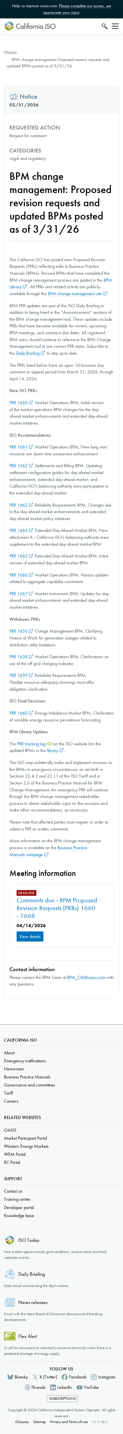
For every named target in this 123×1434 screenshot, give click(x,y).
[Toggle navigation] (115, 26)
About (9, 1052)
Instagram (107, 1377)
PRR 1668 (18, 402)
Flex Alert (27, 1336)
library (52, 750)
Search (104, 26)
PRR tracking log (31, 743)
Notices (10, 52)
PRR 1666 (18, 575)
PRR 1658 (18, 656)
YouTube (91, 1387)
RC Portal (12, 1162)
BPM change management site (75, 293)
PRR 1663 (18, 505)
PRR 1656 (18, 631)
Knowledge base (19, 1215)
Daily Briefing (27, 353)
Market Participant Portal (25, 1138)
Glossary (22, 1421)
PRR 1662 (18, 465)
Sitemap (39, 1421)
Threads (38, 1387)
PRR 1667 (18, 593)
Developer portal (19, 1207)
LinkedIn (64, 1387)
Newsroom (14, 1069)
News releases (32, 1302)
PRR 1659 (18, 675)
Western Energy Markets (26, 1146)
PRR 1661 (18, 447)
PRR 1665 (18, 556)
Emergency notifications (25, 1060)
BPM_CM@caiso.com (86, 977)
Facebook (77, 1377)
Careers (11, 1101)
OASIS (10, 1130)
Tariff (8, 1093)
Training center (17, 1199)
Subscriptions (62, 1398)
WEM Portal (14, 1154)
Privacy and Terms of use (69, 1421)
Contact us (13, 1191)
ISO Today (28, 1240)
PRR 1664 (18, 530)
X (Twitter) (48, 1377)
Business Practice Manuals (27, 1077)
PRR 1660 (18, 713)
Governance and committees (29, 1085)
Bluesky (21, 1377)
